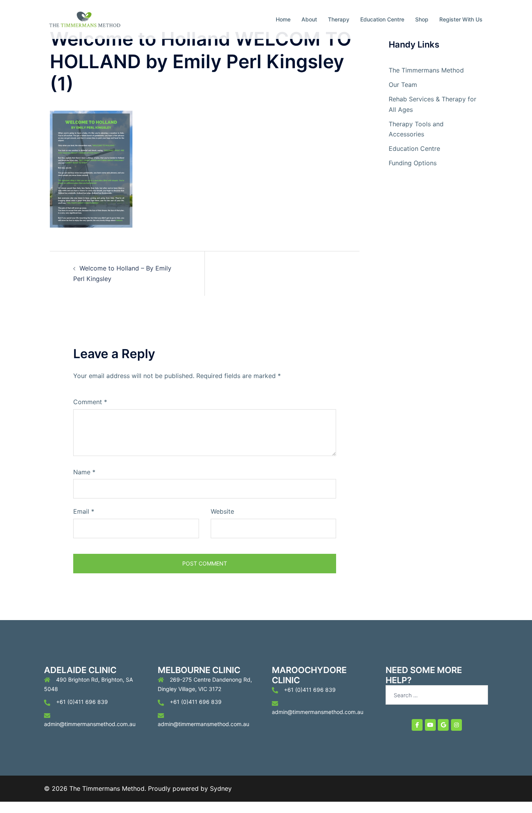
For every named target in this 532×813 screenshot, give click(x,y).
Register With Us (461, 19)
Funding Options (413, 163)
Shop (421, 19)
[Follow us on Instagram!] (456, 725)
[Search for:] (437, 695)
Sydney (221, 788)
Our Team (403, 84)
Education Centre (382, 19)
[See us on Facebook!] (417, 725)
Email (83, 511)
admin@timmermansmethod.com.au (90, 724)
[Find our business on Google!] (443, 725)
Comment (90, 402)
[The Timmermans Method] (84, 19)
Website (222, 511)
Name (84, 472)
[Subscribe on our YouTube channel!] (430, 725)
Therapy (338, 19)
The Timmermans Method (426, 70)
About (309, 19)
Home (283, 19)
